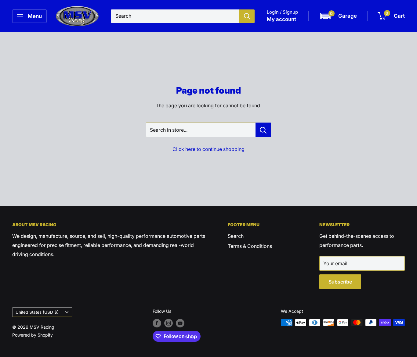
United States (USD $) (37, 312)
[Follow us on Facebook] (157, 323)
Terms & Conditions (250, 246)
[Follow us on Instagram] (168, 323)
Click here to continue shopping (208, 149)
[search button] (247, 16)
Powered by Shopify (32, 334)
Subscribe (340, 282)
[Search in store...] (263, 130)
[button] (338, 16)
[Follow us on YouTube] (180, 323)
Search (236, 236)
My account (281, 19)
